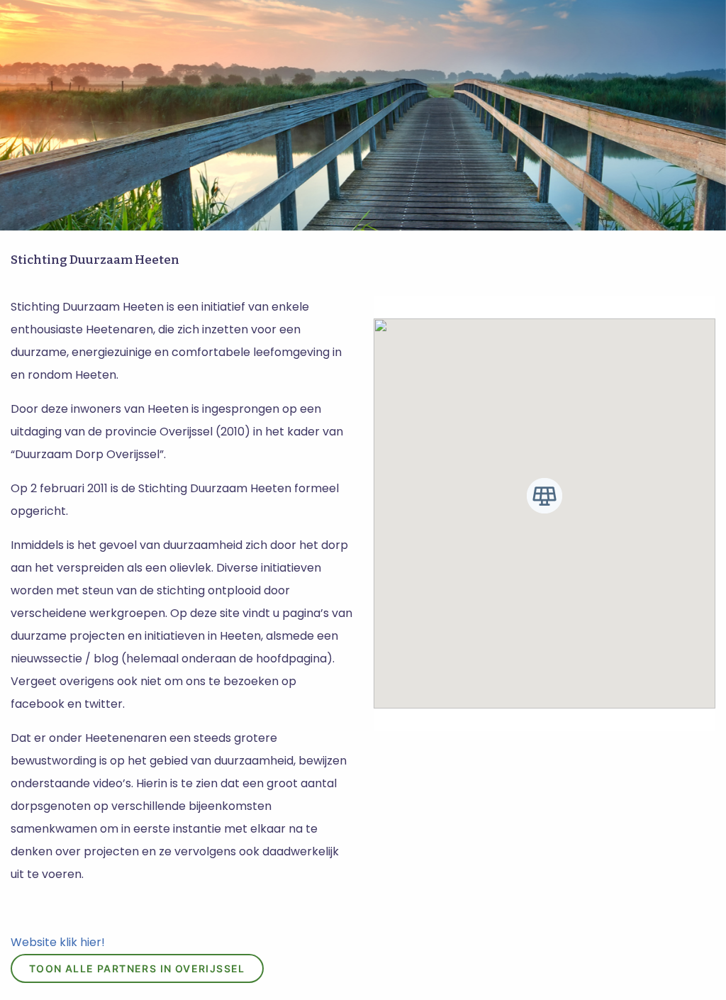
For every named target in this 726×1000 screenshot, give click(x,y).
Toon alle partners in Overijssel (137, 968)
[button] (544, 495)
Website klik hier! (58, 942)
